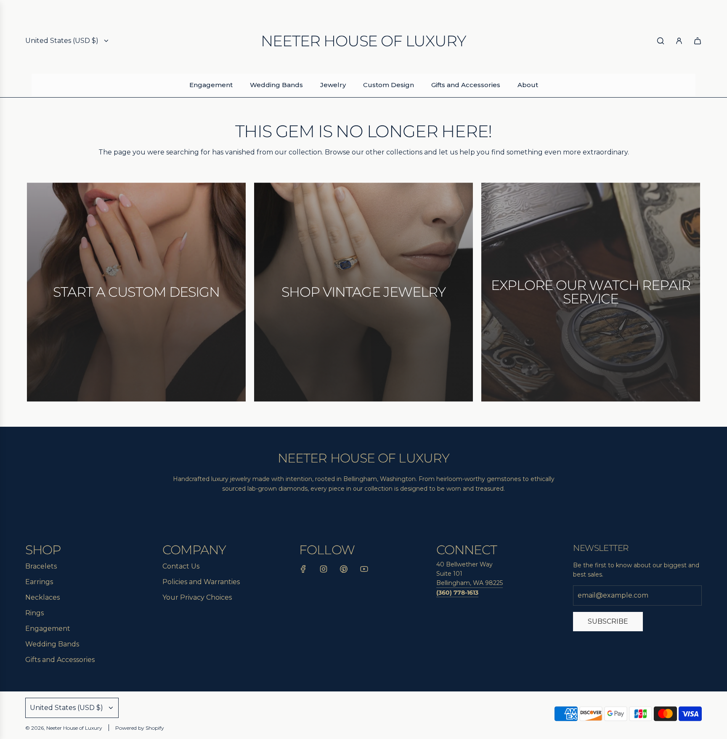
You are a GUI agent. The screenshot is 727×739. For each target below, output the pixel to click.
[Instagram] (323, 571)
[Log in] (679, 41)
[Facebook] (303, 571)
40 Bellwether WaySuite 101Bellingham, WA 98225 (469, 574)
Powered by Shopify (139, 728)
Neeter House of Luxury (363, 40)
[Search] (660, 41)
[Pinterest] (343, 571)
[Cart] (697, 41)
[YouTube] (364, 571)
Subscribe (608, 621)
